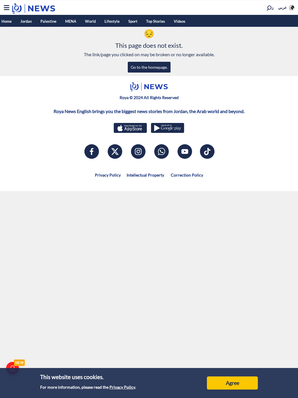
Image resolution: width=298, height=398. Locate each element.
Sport (132, 21)
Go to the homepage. (149, 67)
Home (6, 21)
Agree (232, 383)
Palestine (48, 21)
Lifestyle (112, 21)
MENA (70, 21)
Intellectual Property (145, 174)
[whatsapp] (161, 151)
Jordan (26, 21)
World (90, 21)
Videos (179, 21)
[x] (115, 151)
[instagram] (138, 151)
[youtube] (185, 151)
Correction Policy (186, 174)
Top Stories (155, 21)
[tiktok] (207, 151)
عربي (282, 7)
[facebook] (91, 151)
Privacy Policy (122, 387)
